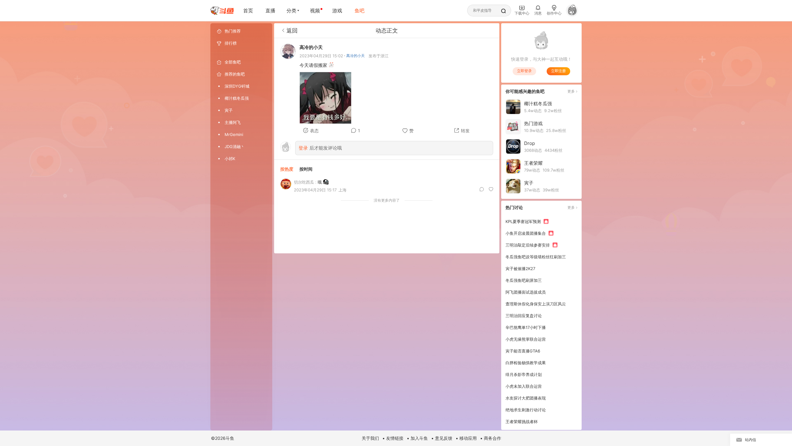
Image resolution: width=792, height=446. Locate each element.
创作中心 (554, 13)
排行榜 (231, 43)
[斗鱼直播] (222, 10)
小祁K (230, 158)
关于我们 (370, 438)
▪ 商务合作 (490, 438)
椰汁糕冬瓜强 (237, 98)
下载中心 (521, 13)
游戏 (337, 10)
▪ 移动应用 (466, 438)
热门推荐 (233, 30)
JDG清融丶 (235, 146)
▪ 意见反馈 (441, 438)
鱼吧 (359, 10)
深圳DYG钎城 (237, 86)
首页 (248, 10)
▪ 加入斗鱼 (417, 438)
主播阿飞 (233, 122)
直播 (270, 10)
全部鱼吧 (233, 61)
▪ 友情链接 (392, 438)
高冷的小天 (355, 55)
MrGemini (234, 134)
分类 (291, 10)
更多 (571, 91)
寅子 (229, 110)
